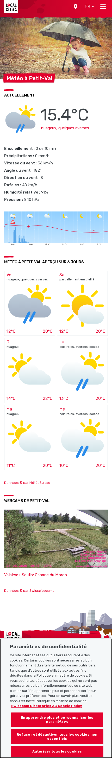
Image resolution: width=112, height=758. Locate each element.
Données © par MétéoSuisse (27, 483)
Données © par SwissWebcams (29, 591)
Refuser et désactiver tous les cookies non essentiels (57, 737)
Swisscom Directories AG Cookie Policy (46, 706)
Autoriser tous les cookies (57, 751)
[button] (75, 6)
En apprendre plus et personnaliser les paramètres (57, 720)
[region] (56, 698)
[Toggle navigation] (103, 6)
